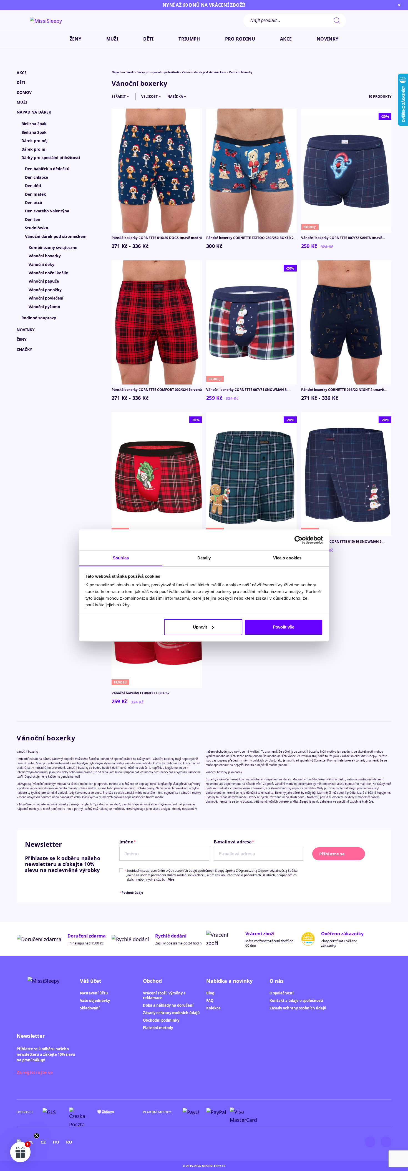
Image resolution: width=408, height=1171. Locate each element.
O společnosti (282, 993)
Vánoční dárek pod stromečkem (56, 236)
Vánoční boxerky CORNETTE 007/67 (141, 693)
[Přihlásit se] (358, 20)
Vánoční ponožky (45, 289)
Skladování (90, 1008)
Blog (210, 993)
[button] (372, 20)
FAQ (209, 1000)
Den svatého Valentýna (47, 210)
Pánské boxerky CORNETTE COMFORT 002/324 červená (157, 389)
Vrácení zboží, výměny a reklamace (164, 995)
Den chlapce (36, 177)
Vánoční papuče (44, 281)
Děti (21, 82)
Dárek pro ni (33, 149)
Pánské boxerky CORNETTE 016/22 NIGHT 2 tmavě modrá (342, 389)
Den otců (33, 202)
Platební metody (158, 1027)
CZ (43, 1142)
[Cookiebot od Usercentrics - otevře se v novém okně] (298, 540)
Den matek (35, 194)
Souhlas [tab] (121, 558)
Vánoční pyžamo (44, 306)
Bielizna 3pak (34, 132)
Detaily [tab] (204, 558)
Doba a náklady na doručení (168, 1005)
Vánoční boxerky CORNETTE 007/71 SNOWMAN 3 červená (246, 389)
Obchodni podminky (161, 1020)
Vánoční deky (41, 264)
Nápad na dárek (34, 112)
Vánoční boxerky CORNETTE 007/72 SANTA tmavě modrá (341, 237)
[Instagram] (370, 1142)
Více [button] (171, 879)
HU (56, 1142)
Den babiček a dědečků (47, 168)
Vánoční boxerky (45, 255)
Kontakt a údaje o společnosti (296, 1000)
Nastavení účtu (94, 993)
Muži (22, 102)
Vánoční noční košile (48, 272)
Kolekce (213, 1008)
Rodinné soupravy (38, 317)
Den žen (32, 219)
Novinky (26, 329)
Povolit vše (283, 627)
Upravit (200, 627)
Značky (24, 349)
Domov (24, 92)
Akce (22, 72)
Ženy (22, 339)
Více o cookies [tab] (287, 558)
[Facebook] (386, 1142)
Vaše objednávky (95, 1000)
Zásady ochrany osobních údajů (171, 1012)
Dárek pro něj (34, 140)
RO (69, 1142)
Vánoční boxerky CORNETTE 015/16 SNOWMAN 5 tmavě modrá (341, 541)
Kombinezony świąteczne (53, 247)
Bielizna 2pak (34, 123)
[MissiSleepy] (46, 20)
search (337, 20)
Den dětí (33, 185)
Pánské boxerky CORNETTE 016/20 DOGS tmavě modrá (157, 237)
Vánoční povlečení (46, 298)
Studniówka (36, 227)
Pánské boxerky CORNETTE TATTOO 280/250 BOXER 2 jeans (250, 237)
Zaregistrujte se (35, 1072)
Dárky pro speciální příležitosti (50, 157)
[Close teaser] (36, 1136)
